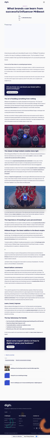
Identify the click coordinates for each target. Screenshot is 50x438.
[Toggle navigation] (43, 2)
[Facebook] (42, 428)
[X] (34, 428)
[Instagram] (39, 428)
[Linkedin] (37, 428)
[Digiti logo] (7, 2)
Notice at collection (17, 436)
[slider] (21, 146)
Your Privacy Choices (29, 436)
